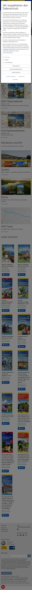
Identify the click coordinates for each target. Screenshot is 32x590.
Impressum (15, 79)
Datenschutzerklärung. (8, 52)
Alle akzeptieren (16, 66)
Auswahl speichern (16, 72)
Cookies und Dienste (11, 76)
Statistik (6, 59)
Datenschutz (21, 76)
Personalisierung (8, 62)
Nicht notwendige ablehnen (16, 69)
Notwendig (7, 57)
